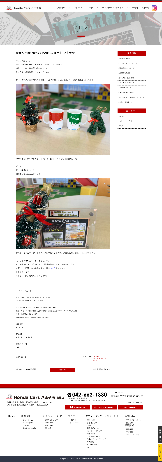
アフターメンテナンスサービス (110, 8)
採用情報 (145, 8)
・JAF (87, 447)
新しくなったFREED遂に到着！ (27, 369)
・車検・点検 (90, 420)
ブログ (90, 8)
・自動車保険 (90, 434)
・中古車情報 (48, 425)
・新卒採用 (129, 429)
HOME (11, 416)
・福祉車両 (47, 428)
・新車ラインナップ (50, 420)
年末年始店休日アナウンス (127, 92)
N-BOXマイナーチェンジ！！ (127, 63)
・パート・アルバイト (133, 435)
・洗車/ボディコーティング (95, 439)
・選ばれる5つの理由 (29, 428)
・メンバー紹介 (27, 423)
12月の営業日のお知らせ (101, 369)
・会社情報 (25, 425)
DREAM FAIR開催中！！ (126, 83)
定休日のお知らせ (124, 58)
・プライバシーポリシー (134, 420)
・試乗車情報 (48, 423)
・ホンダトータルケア (93, 431)
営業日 (160, 434)
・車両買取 (89, 442)
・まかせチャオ (91, 423)
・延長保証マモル (92, 428)
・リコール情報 (91, 445)
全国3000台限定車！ (125, 73)
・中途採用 (129, 432)
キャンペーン (160, 452)
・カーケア (89, 425)
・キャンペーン (73, 423)
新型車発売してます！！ (126, 68)
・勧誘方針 (129, 423)
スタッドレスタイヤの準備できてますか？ (132, 97)
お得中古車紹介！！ (124, 87)
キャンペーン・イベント (101, 358)
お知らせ (96, 356)
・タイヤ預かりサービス (94, 436)
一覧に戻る (63, 370)
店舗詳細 (61, 8)
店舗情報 (26, 416)
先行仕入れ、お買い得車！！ (127, 78)
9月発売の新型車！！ (125, 102)
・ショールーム (27, 420)
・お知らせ (72, 420)
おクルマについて (76, 8)
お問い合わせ (132, 8)
